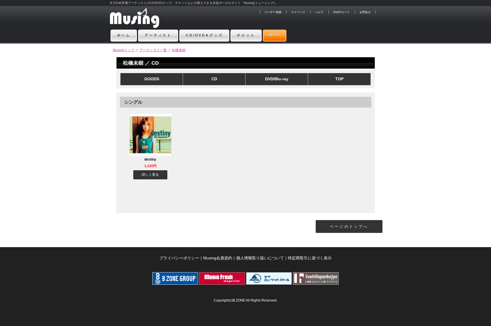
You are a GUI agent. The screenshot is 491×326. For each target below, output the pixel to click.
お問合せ (365, 12)
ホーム (124, 35)
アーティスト (158, 35)
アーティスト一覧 (153, 50)
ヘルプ (319, 12)
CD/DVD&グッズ (204, 35)
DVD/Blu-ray (276, 79)
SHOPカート (341, 12)
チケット (246, 35)
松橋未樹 (179, 50)
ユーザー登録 (272, 12)
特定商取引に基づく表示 (310, 258)
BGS (274, 35)
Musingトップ (123, 50)
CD (214, 79)
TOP (339, 79)
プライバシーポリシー (179, 258)
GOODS (151, 79)
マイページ (298, 12)
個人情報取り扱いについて (260, 258)
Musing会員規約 (217, 258)
